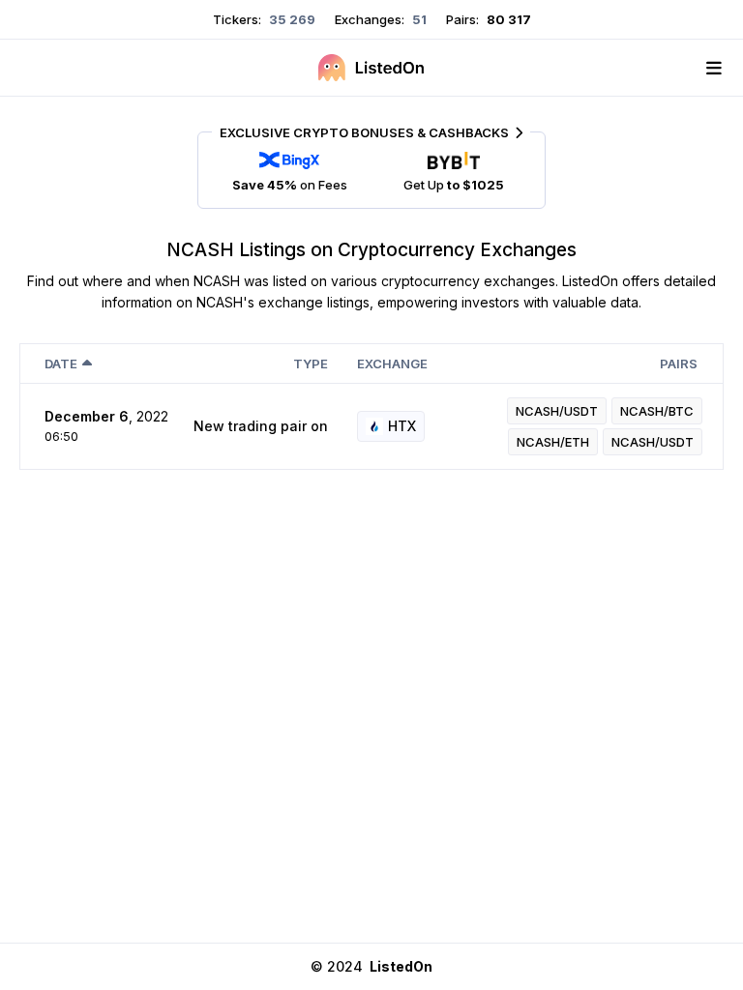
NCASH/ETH (553, 442)
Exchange (392, 363)
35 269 (290, 19)
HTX (402, 426)
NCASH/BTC (657, 411)
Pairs (679, 363)
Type (310, 363)
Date (61, 363)
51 (418, 19)
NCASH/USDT (557, 411)
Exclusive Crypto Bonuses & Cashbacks (364, 132)
